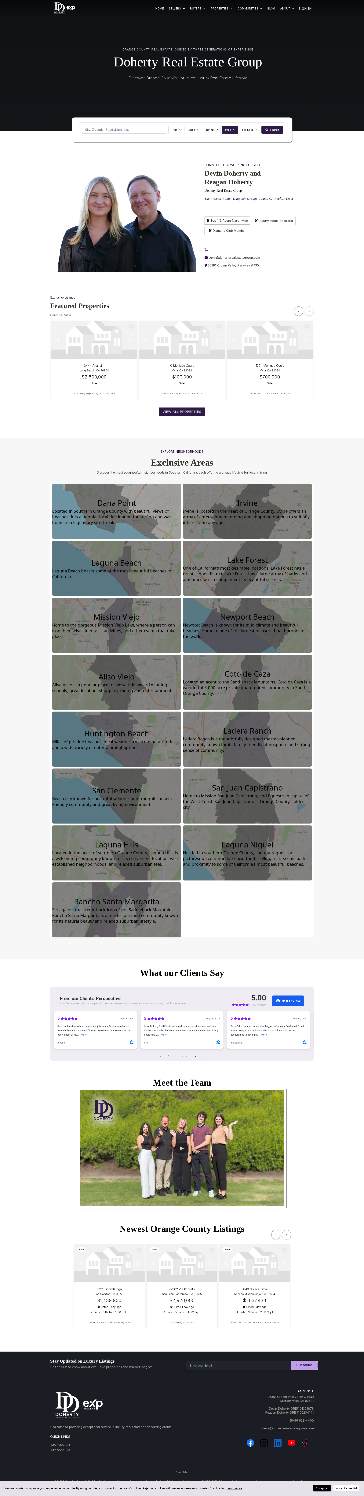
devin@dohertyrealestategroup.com (234, 257)
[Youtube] (291, 1443)
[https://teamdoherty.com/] (64, 8)
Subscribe (304, 1365)
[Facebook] (250, 1443)
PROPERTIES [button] (220, 8)
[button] (261, 8)
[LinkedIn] (278, 1443)
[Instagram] (264, 1443)
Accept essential (346, 1488)
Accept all (322, 1488)
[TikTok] (305, 1443)
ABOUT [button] (285, 8)
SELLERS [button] (175, 8)
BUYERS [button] (196, 8)
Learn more (234, 1488)
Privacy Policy (182, 1472)
